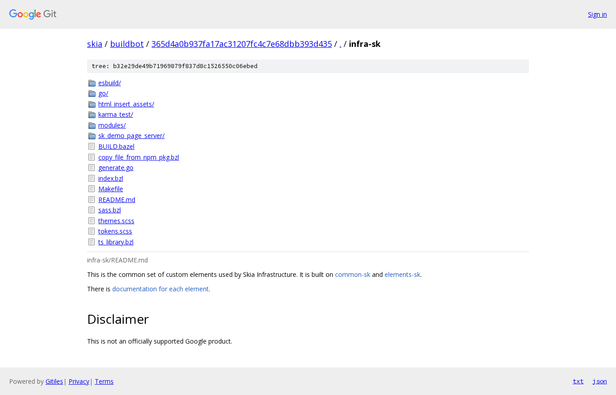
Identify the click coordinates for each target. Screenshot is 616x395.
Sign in (597, 14)
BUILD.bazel (116, 146)
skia (94, 43)
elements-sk (402, 274)
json (600, 381)
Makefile (110, 188)
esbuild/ (109, 82)
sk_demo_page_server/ (131, 135)
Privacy (79, 381)
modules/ (112, 125)
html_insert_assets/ (126, 104)
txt (578, 381)
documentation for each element (160, 289)
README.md (116, 199)
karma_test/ (115, 114)
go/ (103, 93)
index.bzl (110, 178)
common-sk (352, 274)
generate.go (115, 167)
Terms (104, 381)
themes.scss (116, 220)
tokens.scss (115, 231)
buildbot (127, 43)
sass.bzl (109, 210)
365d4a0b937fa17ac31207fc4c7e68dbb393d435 (242, 43)
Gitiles (54, 381)
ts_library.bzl (115, 242)
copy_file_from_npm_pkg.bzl (138, 157)
